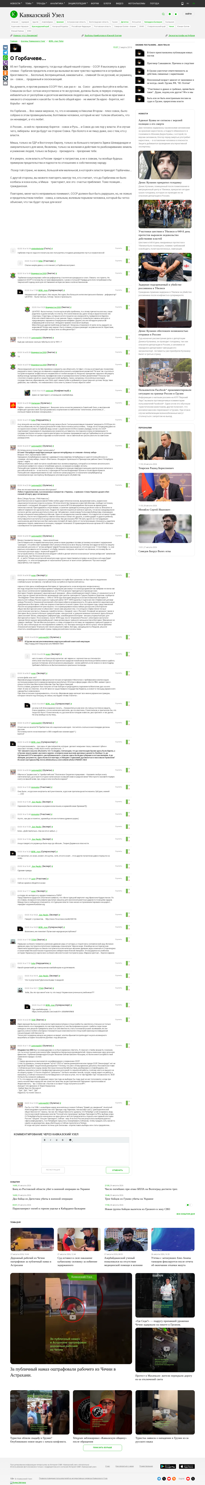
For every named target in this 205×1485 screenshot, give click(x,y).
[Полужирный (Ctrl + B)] (45, 1140)
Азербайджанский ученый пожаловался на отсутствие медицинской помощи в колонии (123, 1261)
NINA (40, 261)
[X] (5, 68)
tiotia (33, 420)
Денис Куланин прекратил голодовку (160, 182)
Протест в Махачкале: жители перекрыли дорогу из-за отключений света (163, 1377)
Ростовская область (102, 26)
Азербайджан (47, 22)
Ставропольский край (156, 26)
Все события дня (186, 1214)
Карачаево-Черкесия (20, 26)
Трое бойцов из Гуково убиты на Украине (129, 1198)
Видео (119, 3)
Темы (28, 3)
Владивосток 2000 (38, 273)
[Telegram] (5, 52)
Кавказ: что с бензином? (25, 35)
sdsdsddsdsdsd (37, 249)
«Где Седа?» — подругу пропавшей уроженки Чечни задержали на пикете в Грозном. (162, 1322)
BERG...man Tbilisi (56, 41)
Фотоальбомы (136, 3)
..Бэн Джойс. (36, 802)
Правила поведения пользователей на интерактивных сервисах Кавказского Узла (73, 1478)
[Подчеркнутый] (57, 1140)
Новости (15, 3)
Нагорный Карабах (60, 26)
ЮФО (29, 31)
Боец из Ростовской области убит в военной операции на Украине (51, 1189)
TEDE (33, 1020)
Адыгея (35, 22)
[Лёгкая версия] (182, 3)
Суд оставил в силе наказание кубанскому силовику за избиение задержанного (77, 1261)
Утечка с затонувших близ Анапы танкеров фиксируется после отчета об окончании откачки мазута (172, 1261)
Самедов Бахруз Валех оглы (155, 551)
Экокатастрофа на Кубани (181, 35)
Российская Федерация (81, 26)
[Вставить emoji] (70, 1140)
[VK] (5, 47)
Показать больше (102, 1447)
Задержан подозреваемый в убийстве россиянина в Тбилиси (160, 286)
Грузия (115, 22)
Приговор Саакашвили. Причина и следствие (170, 63)
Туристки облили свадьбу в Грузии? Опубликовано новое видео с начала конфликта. (38, 1439)
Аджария (25, 22)
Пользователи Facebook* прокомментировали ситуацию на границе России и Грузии (165, 391)
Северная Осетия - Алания (125, 26)
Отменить (117, 1170)
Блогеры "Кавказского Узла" (33, 41)
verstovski (49, 391)
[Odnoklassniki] (5, 73)
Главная (13, 41)
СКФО (141, 26)
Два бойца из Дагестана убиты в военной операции (43, 1198)
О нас (107, 1466)
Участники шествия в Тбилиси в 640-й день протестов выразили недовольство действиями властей (164, 234)
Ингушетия (136, 22)
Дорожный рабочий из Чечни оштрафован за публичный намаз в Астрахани (31, 1261)
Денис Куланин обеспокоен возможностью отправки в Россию (163, 332)
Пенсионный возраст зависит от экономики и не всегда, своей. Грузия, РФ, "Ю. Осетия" (170, 81)
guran (33, 575)
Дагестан (125, 22)
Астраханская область (76, 22)
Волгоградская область (99, 22)
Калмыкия (169, 22)
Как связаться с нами (125, 1466)
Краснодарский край (40, 26)
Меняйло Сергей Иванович (154, 509)
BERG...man (43, 290)
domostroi (35, 787)
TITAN (33, 940)
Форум (95, 3)
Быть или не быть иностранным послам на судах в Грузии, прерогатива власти (169, 99)
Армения (60, 22)
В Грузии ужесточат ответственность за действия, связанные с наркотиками (167, 72)
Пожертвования (146, 1466)
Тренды (40, 3)
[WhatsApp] (5, 57)
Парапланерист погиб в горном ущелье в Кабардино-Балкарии (49, 1208)
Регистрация (53, 1170)
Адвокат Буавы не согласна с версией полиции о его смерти (160, 122)
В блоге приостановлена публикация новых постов (169, 54)
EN (194, 3)
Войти (188, 14)
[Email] (5, 83)
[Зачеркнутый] (63, 1140)
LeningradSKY (36, 338)
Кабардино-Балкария (153, 22)
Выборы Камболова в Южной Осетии (103, 35)
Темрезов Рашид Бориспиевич (156, 468)
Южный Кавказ (17, 31)
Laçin (33, 879)
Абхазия (14, 22)
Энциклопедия (77, 3)
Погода (154, 3)
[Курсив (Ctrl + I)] (51, 1140)
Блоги (107, 3)
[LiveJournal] (5, 78)
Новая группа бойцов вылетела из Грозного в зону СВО (137, 1209)
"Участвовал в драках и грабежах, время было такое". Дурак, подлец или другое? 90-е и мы (170, 90)
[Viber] (5, 62)
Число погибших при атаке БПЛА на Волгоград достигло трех (141, 1189)
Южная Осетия (183, 26)
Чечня (171, 26)
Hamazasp (35, 403)
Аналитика (56, 3)
